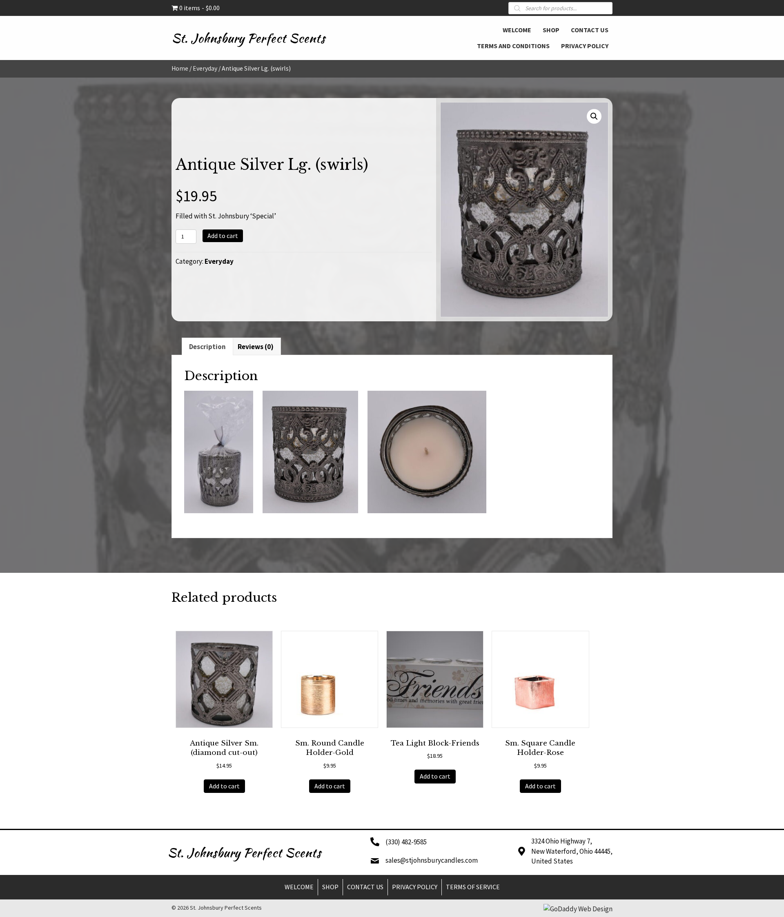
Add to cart (222, 235)
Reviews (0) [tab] (256, 346)
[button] (594, 116)
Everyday (205, 68)
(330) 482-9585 (406, 841)
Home (180, 68)
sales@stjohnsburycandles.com (431, 860)
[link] (517, 29)
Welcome (299, 887)
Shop (330, 887)
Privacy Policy (414, 887)
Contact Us (365, 887)
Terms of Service (473, 887)
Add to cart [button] (224, 786)
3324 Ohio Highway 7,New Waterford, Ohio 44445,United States (571, 851)
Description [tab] (207, 346)
